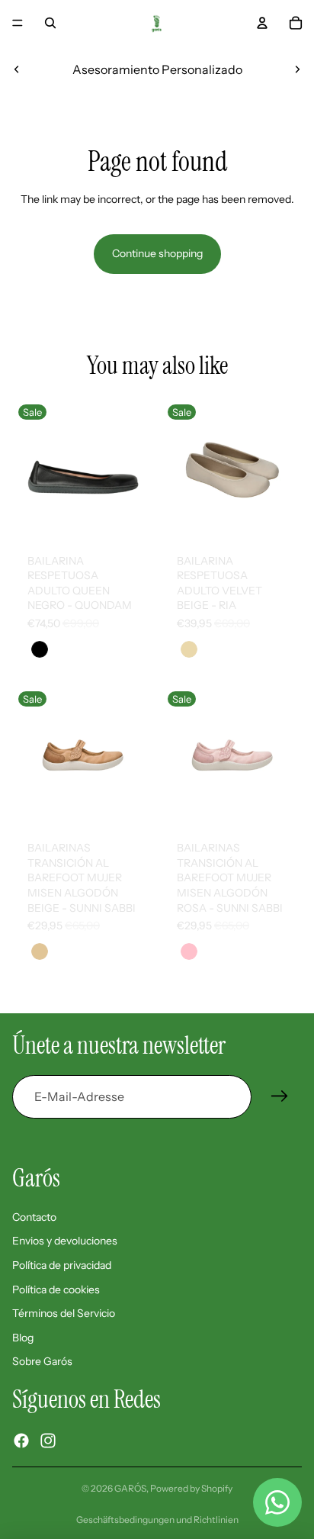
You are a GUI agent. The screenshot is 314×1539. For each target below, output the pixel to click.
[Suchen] (50, 23)
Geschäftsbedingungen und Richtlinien (157, 1519)
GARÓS (130, 1488)
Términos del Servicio (63, 1313)
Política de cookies (56, 1289)
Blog (23, 1337)
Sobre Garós (42, 1361)
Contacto (34, 1217)
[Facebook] (21, 1440)
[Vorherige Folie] (17, 69)
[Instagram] (48, 1440)
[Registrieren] (280, 1096)
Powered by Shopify (191, 1488)
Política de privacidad (61, 1265)
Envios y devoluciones (64, 1241)
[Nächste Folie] (297, 69)
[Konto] (262, 23)
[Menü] (17, 22)
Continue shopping (157, 253)
